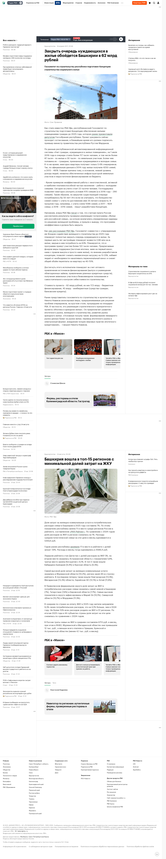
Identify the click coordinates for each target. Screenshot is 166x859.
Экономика (7, 298)
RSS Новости (85, 778)
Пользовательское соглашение (66, 846)
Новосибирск (33, 770)
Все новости (9, 40)
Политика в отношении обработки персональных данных (102, 846)
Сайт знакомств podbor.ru (116, 798)
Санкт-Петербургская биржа (39, 836)
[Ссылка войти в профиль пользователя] (158, 3)
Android (136, 767)
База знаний (7, 784)
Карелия (32, 808)
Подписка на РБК (87, 767)
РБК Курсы (110, 804)
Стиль (5, 159)
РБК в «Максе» (54, 333)
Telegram (58, 770)
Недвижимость (8, 404)
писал (74, 212)
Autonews (131, 464)
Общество (6, 73)
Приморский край (35, 813)
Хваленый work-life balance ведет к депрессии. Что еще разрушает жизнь (142, 70)
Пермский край (34, 790)
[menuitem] (33, 3)
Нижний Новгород (35, 787)
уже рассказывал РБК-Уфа (61, 230)
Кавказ (31, 805)
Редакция (110, 770)
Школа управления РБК (115, 807)
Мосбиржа (24, 836)
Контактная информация (115, 767)
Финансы (6, 181)
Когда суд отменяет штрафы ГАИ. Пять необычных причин (142, 460)
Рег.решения (111, 792)
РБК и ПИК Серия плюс (11, 393)
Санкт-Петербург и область (38, 764)
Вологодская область (36, 778)
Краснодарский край (36, 784)
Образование (133, 52)
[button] (149, 3)
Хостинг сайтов (112, 789)
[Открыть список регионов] (149, 3)
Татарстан (32, 796)
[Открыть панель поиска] (154, 2)
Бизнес (5, 773)
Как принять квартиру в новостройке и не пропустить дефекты (143, 471)
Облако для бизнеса (114, 781)
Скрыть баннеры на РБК (89, 764)
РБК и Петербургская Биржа (13, 471)
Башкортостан (50, 46)
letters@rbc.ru (23, 831)
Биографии (7, 781)
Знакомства (111, 795)
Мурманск (32, 810)
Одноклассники (60, 767)
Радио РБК (12, 3)
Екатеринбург (34, 767)
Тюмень (31, 799)
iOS (134, 764)
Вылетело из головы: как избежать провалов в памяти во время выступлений (141, 47)
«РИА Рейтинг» (77, 531)
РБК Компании (133, 475)
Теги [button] (54, 682)
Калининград (33, 781)
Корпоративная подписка (90, 770)
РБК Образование (9, 787)
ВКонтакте (58, 764)
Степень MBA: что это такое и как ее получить (142, 59)
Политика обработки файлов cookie (140, 846)
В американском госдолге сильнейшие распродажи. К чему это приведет (143, 482)
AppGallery (137, 770)
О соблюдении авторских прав (40, 846)
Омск (31, 773)
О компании (111, 764)
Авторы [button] (47, 376)
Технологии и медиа (10, 775)
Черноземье (33, 802)
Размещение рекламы (114, 773)
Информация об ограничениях (14, 846)
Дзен (56, 773)
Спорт (5, 685)
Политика (6, 49)
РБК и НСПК (7, 261)
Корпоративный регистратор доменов (117, 785)
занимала (74, 546)
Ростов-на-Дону (34, 793)
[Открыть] (18, 3)
